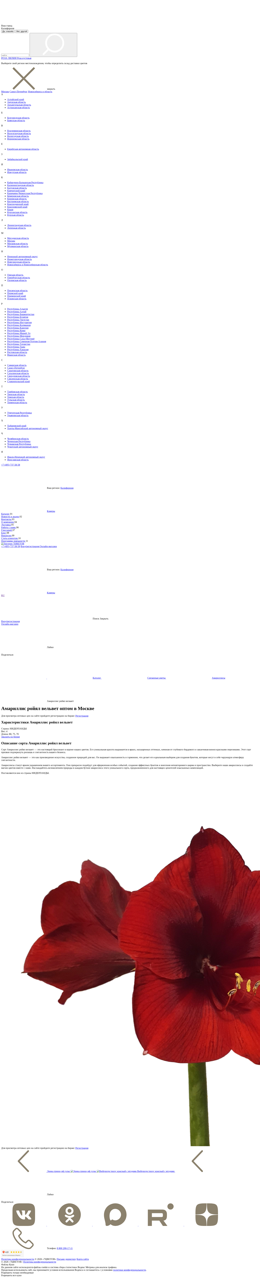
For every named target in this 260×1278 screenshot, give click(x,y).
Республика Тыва (16, 347)
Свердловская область (18, 376)
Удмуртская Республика (19, 412)
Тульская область (16, 400)
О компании (7, 522)
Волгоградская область (19, 133)
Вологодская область (18, 136)
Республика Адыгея (17, 309)
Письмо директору (66, 1259)
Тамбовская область (17, 391)
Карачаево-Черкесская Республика (25, 193)
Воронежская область (18, 139)
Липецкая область (16, 228)
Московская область (17, 243)
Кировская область (17, 198)
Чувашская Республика (19, 444)
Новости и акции (10, 516)
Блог (4, 533)
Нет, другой (21, 31)
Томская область (15, 397)
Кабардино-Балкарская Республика (25, 182)
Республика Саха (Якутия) (20, 338)
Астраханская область (18, 107)
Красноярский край (17, 207)
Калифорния (66, 488)
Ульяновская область (17, 415)
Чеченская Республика (18, 441)
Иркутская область (16, 172)
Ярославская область (18, 459)
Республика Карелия (17, 328)
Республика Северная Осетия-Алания (26, 341)
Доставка (6, 524)
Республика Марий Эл (18, 333)
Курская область (15, 215)
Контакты (6, 519)
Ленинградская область (19, 225)
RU (3, 595)
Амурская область (16, 102)
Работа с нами (8, 527)
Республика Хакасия (17, 349)
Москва (5, 91)
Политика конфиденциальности (17, 1259)
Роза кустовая (24, 58)
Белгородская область (18, 117)
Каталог (5, 514)
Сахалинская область (18, 373)
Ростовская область (17, 352)
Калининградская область (20, 185)
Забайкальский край (17, 159)
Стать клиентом (9, 538)
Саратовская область (17, 370)
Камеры (51, 511)
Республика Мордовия (18, 336)
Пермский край (15, 293)
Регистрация (81, 716)
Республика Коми (16, 330)
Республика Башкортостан (20, 314)
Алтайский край (15, 99)
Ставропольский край (18, 381)
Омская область (15, 275)
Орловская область (17, 280)
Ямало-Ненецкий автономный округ (26, 457)
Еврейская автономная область (23, 149)
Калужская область (17, 188)
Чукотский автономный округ (22, 446)
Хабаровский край (16, 425)
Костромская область (18, 201)
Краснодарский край (18, 204)
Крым (10, 209)
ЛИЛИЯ (12, 58)
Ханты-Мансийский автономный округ (27, 428)
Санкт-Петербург (18, 91)
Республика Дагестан (18, 319)
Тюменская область (17, 402)
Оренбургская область (18, 277)
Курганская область (17, 212)
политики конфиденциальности (129, 1270)
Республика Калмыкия (19, 325)
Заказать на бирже (10, 736)
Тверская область (16, 394)
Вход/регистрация (30, 546)
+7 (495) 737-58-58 (10, 465)
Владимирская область (19, 130)
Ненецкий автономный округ (22, 256)
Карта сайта (83, 1259)
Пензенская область (17, 290)
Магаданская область (18, 238)
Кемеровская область (18, 196)
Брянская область (16, 120)
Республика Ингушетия (19, 322)
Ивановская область (17, 169)
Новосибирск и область (40, 91)
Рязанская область (16, 355)
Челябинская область (18, 438)
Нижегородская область (19, 259)
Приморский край (16, 296)
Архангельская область (19, 105)
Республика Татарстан (18, 344)
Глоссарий (6, 530)
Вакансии (6, 535)
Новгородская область (18, 262)
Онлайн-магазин (48, 546)
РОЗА (4, 58)
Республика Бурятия (17, 317)
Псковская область (16, 298)
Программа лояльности (13, 541)
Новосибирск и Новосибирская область (27, 264)
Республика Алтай (16, 311)
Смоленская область (17, 378)
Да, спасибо (7, 31)
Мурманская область (17, 246)
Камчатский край (16, 190)
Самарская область (16, 365)
